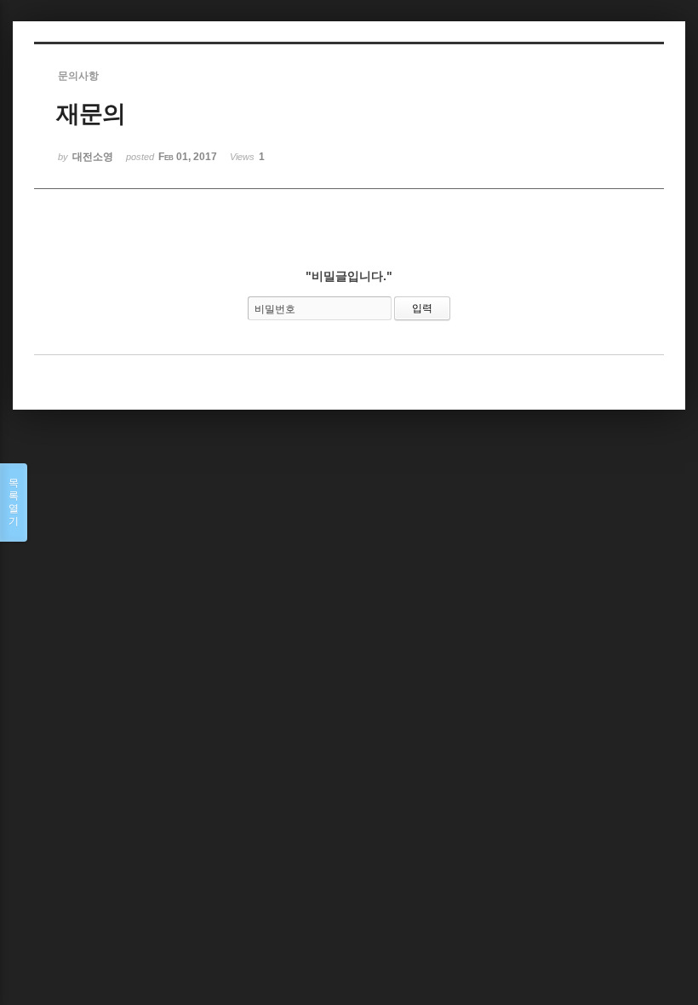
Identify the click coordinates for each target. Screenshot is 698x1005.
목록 (14, 502)
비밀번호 (275, 309)
